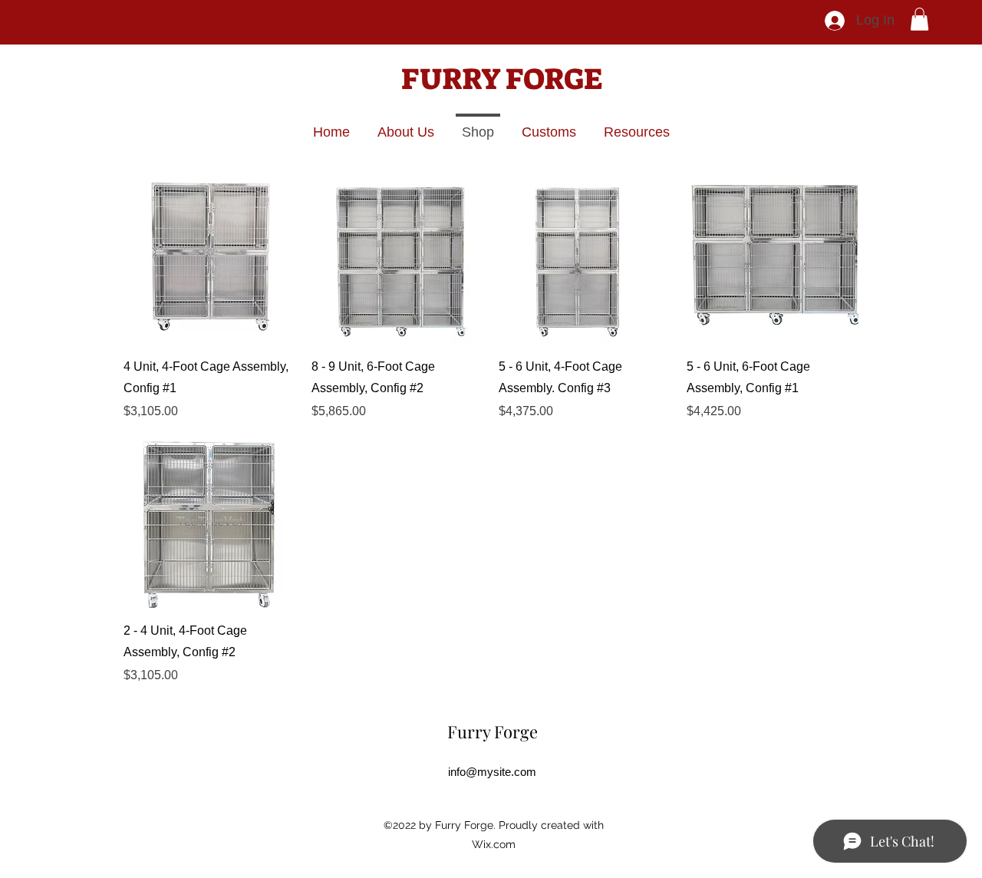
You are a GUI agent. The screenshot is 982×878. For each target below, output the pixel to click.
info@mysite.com (492, 771)
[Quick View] (210, 257)
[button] (919, 19)
